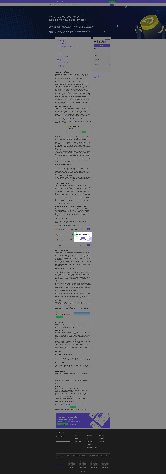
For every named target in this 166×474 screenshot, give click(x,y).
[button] (83, 239)
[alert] (83, 237)
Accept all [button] (83, 237)
